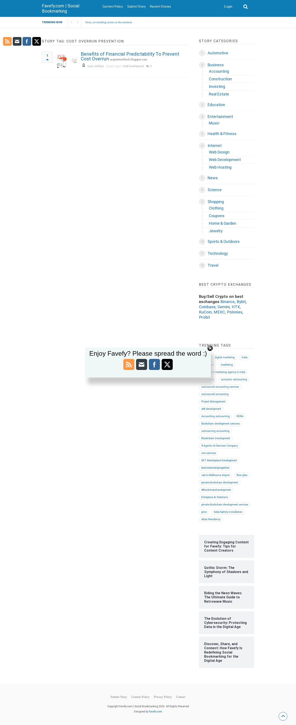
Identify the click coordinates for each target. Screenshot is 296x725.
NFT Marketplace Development (219, 460)
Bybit (241, 301)
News (213, 178)
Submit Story (136, 6)
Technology (218, 253)
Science (215, 189)
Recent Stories (160, 6)
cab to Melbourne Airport (215, 475)
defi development (211, 408)
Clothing (216, 208)
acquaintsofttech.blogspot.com (128, 59)
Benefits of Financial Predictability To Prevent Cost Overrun (130, 56)
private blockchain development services (224, 504)
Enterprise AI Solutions (214, 497)
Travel (213, 265)
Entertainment (220, 116)
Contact (180, 697)
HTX (236, 307)
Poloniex (234, 312)
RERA (240, 416)
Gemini (224, 307)
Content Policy (112, 6)
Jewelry (216, 231)
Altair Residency (210, 519)
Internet (215, 145)
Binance (227, 301)
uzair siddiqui (96, 66)
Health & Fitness (222, 133)
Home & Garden (222, 223)
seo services (208, 453)
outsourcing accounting (215, 431)
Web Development (133, 66)
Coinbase (207, 307)
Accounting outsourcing (215, 416)
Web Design (219, 152)
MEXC (219, 312)
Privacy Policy (163, 697)
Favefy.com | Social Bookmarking (60, 8)
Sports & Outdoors (224, 241)
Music (214, 123)
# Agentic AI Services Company (219, 445)
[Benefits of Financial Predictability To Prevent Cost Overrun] (66, 61)
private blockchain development (219, 482)
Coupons (216, 215)
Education (216, 104)
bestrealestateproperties (215, 467)
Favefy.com (155, 711)
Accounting (219, 71)
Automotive (218, 53)
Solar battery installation (228, 511)
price (204, 511)
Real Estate (219, 94)
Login (228, 6)
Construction (220, 79)
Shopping (216, 201)
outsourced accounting (215, 394)
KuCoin (205, 312)
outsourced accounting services (220, 386)
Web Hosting (220, 167)
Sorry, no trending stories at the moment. (109, 22)
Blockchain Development (215, 438)
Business (216, 65)
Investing (217, 86)
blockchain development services (220, 423)
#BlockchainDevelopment (216, 489)
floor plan (242, 475)
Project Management (213, 401)
